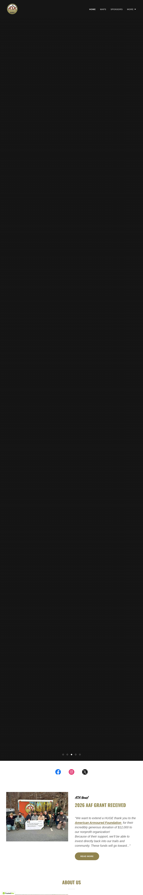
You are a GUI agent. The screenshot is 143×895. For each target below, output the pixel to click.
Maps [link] (103, 9)
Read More (87, 856)
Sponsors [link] (117, 9)
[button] (63, 754)
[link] (12, 9)
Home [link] (92, 9)
